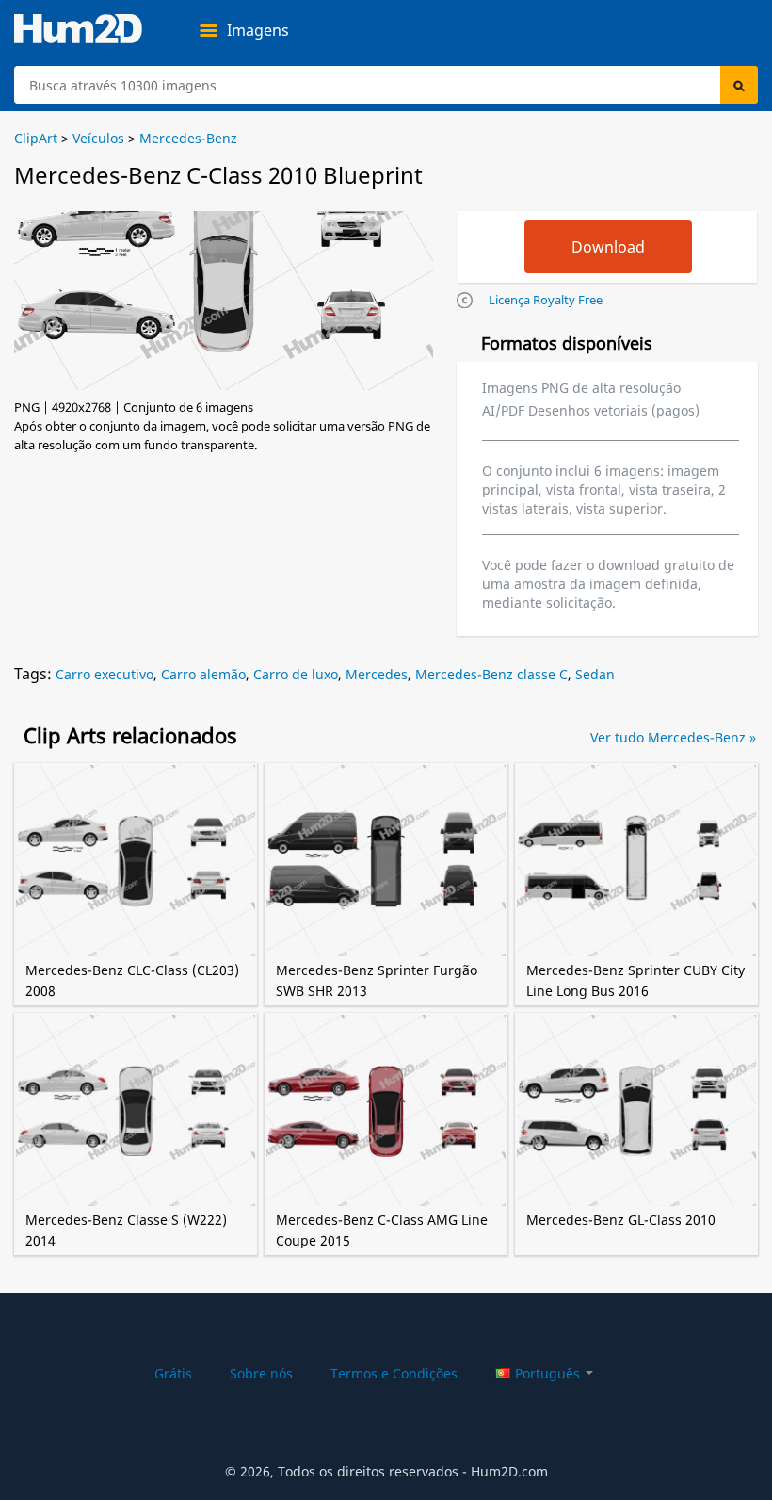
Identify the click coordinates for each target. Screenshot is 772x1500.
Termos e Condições (394, 1373)
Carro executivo (104, 674)
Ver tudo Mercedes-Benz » (673, 737)
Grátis (173, 1373)
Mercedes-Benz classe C (491, 674)
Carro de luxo (295, 674)
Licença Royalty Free (546, 299)
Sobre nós (261, 1373)
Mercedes (377, 674)
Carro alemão (203, 674)
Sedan (595, 674)
